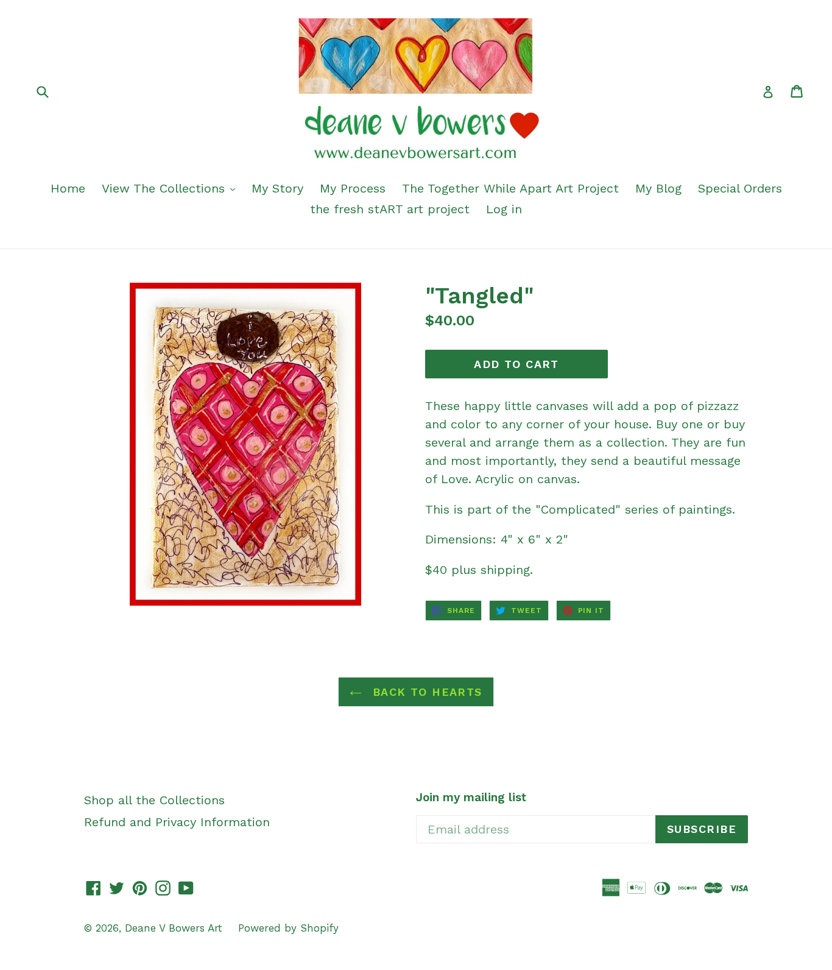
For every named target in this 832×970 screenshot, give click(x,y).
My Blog (658, 188)
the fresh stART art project (390, 209)
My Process (353, 188)
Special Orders (740, 188)
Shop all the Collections (154, 800)
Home (68, 188)
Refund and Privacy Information (177, 822)
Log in (504, 209)
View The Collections (165, 188)
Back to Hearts (425, 691)
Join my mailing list (471, 797)
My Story (277, 188)
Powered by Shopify (288, 928)
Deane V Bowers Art (175, 928)
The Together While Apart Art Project (510, 188)
